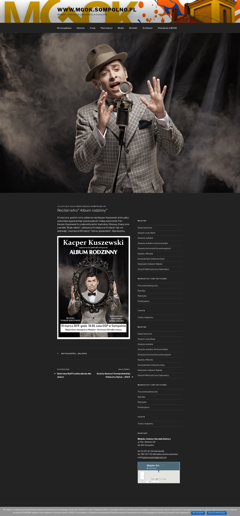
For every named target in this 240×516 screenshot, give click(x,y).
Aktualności (68, 354)
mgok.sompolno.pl (94, 206)
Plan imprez (106, 28)
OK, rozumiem (198, 513)
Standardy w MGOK (167, 28)
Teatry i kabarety (145, 317)
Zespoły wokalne (145, 238)
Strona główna (64, 28)
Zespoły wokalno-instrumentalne (153, 243)
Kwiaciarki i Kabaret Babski (150, 264)
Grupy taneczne (145, 227)
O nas (92, 28)
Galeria (82, 354)
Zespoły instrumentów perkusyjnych (154, 248)
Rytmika (141, 291)
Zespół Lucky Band (146, 233)
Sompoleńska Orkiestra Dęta (151, 259)
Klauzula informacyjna (216, 513)
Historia (81, 28)
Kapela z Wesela (145, 253)
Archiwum (147, 28)
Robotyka (142, 296)
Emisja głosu (143, 301)
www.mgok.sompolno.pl (97, 10)
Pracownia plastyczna (148, 285)
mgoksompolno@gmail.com (154, 457)
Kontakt (133, 28)
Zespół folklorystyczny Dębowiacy (153, 269)
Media (121, 28)
